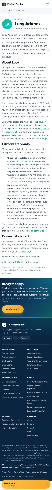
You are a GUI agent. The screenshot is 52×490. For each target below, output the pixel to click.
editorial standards (35, 231)
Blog (29, 432)
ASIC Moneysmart (25, 161)
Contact (30, 428)
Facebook (33, 262)
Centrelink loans (20, 125)
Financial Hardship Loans (12, 397)
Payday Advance (9, 357)
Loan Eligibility (33, 396)
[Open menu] (47, 4)
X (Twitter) (20, 262)
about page (41, 138)
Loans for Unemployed (11, 393)
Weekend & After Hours (37, 361)
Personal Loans (8, 369)
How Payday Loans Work (37, 382)
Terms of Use (19, 472)
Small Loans (7, 365)
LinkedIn (8, 262)
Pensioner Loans (9, 389)
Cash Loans (7, 361)
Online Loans (32, 369)
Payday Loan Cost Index (37, 407)
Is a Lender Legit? (9, 428)
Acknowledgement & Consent (36, 472)
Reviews (30, 424)
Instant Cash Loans (35, 357)
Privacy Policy (7, 472)
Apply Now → (12, 309)
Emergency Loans (34, 365)
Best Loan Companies (11, 420)
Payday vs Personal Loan (37, 392)
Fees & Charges (34, 436)
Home (4, 11)
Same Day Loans (34, 353)
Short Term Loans (9, 373)
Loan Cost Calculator (36, 411)
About (29, 420)
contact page (25, 251)
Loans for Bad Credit (10, 386)
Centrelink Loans (9, 382)
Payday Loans (8, 353)
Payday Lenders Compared (13, 424)
